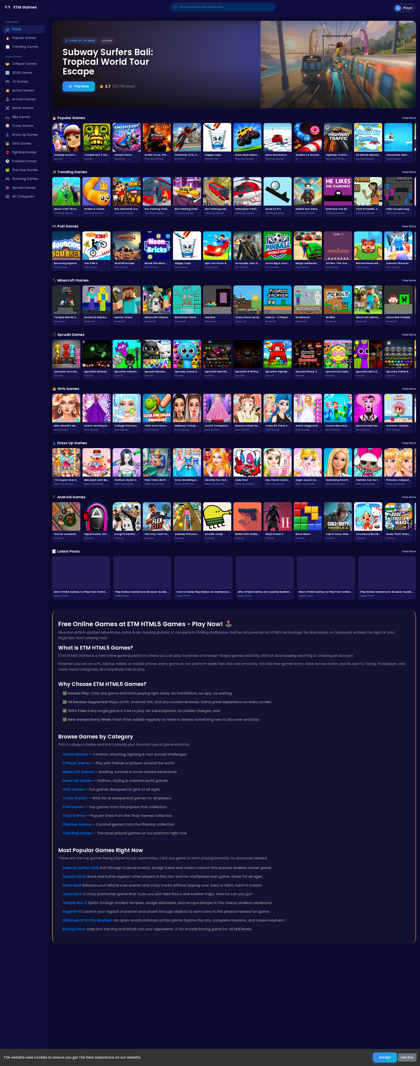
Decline (407, 1057)
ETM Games (25, 7)
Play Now (81, 86)
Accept (385, 1057)
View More (409, 118)
